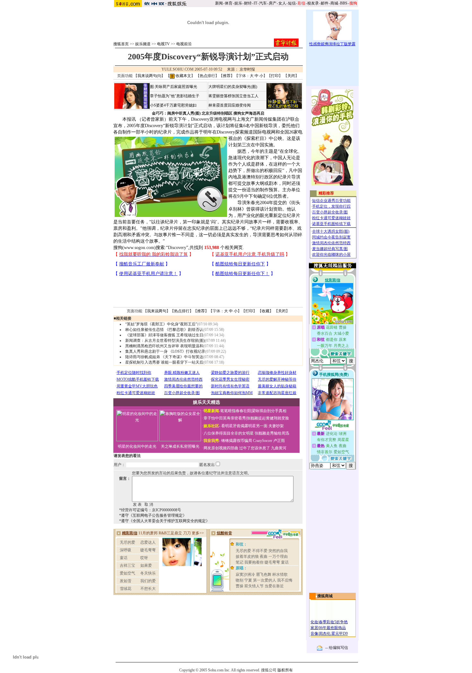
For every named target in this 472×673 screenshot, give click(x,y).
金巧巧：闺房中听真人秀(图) (176, 113)
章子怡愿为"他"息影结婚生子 (174, 96)
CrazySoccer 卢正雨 (269, 440)
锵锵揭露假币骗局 (236, 440)
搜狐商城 (325, 596)
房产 (272, 3)
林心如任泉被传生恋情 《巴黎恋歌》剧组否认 (164, 329)
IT (255, 3)
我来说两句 (156, 311)
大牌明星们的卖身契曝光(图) (232, 86)
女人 (282, 3)
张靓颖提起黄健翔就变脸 (268, 418)
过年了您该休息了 (254, 448)
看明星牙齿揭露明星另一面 (243, 426)
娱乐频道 (143, 44)
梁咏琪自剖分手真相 (269, 411)
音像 (314, 633)
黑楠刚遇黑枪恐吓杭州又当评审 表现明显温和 (164, 346)
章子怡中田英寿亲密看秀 (225, 418)
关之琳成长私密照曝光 (180, 446)
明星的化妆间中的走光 (137, 446)
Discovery (177, 247)
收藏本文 (183, 75)
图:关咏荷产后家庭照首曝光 (173, 86)
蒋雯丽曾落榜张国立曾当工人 (233, 96)
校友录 (313, 3)
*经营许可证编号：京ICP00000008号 (150, 510)
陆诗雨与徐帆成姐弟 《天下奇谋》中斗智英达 (164, 357)
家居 (314, 628)
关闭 (291, 75)
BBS (343, 3)
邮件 (324, 3)
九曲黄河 (278, 448)
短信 (292, 3)
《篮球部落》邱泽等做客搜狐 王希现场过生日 (164, 335)
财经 (248, 3)
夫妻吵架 (276, 426)
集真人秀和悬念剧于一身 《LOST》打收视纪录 (165, 351)
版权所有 (285, 670)
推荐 (227, 75)
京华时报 (247, 69)
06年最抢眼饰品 (332, 628)
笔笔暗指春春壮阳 (235, 411)
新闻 (219, 3)
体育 (228, 3)
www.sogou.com (139, 247)
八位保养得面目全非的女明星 (229, 433)
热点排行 (207, 75)
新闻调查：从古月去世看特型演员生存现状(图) (165, 340)
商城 (334, 3)
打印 (275, 75)
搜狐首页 (121, 44)
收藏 (265, 311)
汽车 (263, 3)
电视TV (163, 44)
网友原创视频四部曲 (221, 448)
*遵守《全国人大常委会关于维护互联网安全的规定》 (164, 521)
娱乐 (238, 3)
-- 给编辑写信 (336, 647)
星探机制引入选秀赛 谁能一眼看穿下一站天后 (164, 362)
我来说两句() (149, 75)
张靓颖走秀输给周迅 (272, 433)
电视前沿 (184, 44)
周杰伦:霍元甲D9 (333, 633)
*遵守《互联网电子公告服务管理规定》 (153, 515)
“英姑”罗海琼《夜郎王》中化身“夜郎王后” (161, 324)
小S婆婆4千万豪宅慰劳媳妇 (173, 105)
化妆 (314, 622)
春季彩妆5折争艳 (333, 622)
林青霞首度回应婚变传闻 (229, 105)
